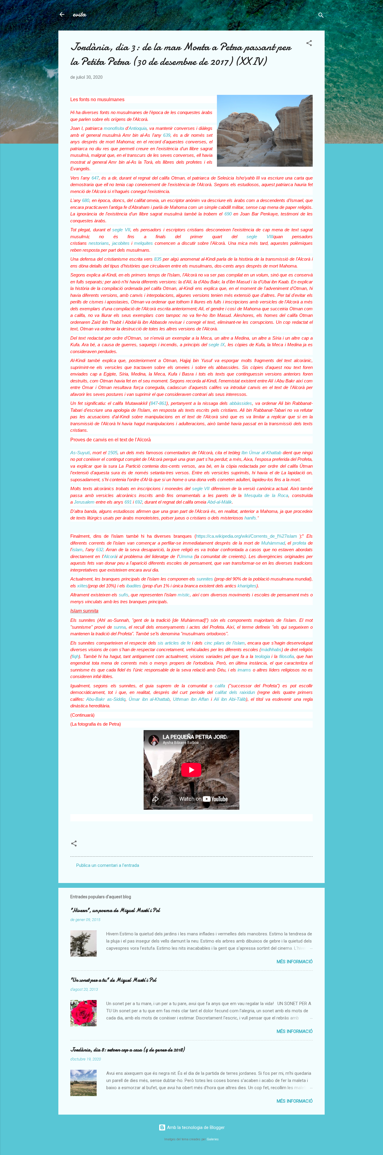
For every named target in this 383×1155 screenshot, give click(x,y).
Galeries (213, 1139)
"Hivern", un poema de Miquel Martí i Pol (115, 910)
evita (79, 14)
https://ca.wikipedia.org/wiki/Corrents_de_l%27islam (246, 536)
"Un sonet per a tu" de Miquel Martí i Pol (113, 980)
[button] (309, 44)
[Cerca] (321, 16)
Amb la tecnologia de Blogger (195, 1127)
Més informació (295, 961)
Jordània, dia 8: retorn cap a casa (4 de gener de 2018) (127, 1050)
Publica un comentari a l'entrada (107, 865)
